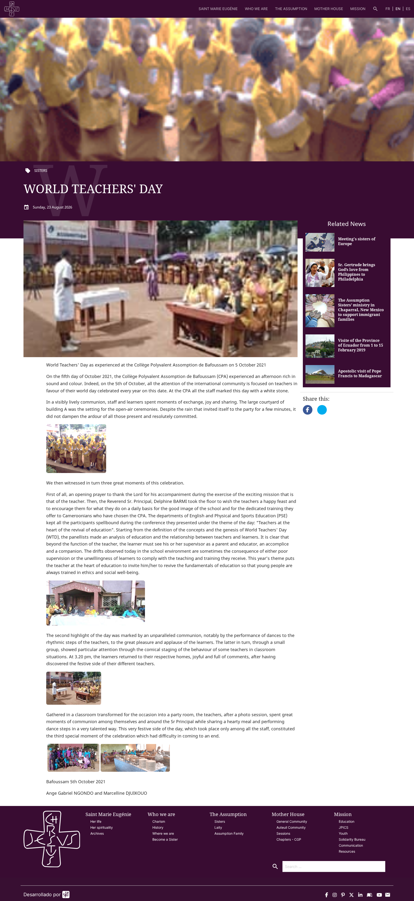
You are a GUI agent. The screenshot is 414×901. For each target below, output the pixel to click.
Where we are (163, 833)
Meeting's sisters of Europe (356, 241)
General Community (291, 821)
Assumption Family (229, 833)
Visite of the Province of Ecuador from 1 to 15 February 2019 (360, 345)
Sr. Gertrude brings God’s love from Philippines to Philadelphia (356, 272)
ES (408, 8)
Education (346, 821)
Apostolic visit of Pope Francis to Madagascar (360, 373)
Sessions (283, 833)
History (157, 827)
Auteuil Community (291, 827)
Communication (351, 845)
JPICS (343, 827)
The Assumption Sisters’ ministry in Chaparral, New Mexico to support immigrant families (361, 310)
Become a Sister (165, 839)
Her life (95, 821)
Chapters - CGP (288, 839)
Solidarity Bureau (352, 839)
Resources (347, 851)
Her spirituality (101, 827)
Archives (97, 833)
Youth (343, 833)
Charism (158, 821)
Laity (218, 827)
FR (388, 8)
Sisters (219, 821)
